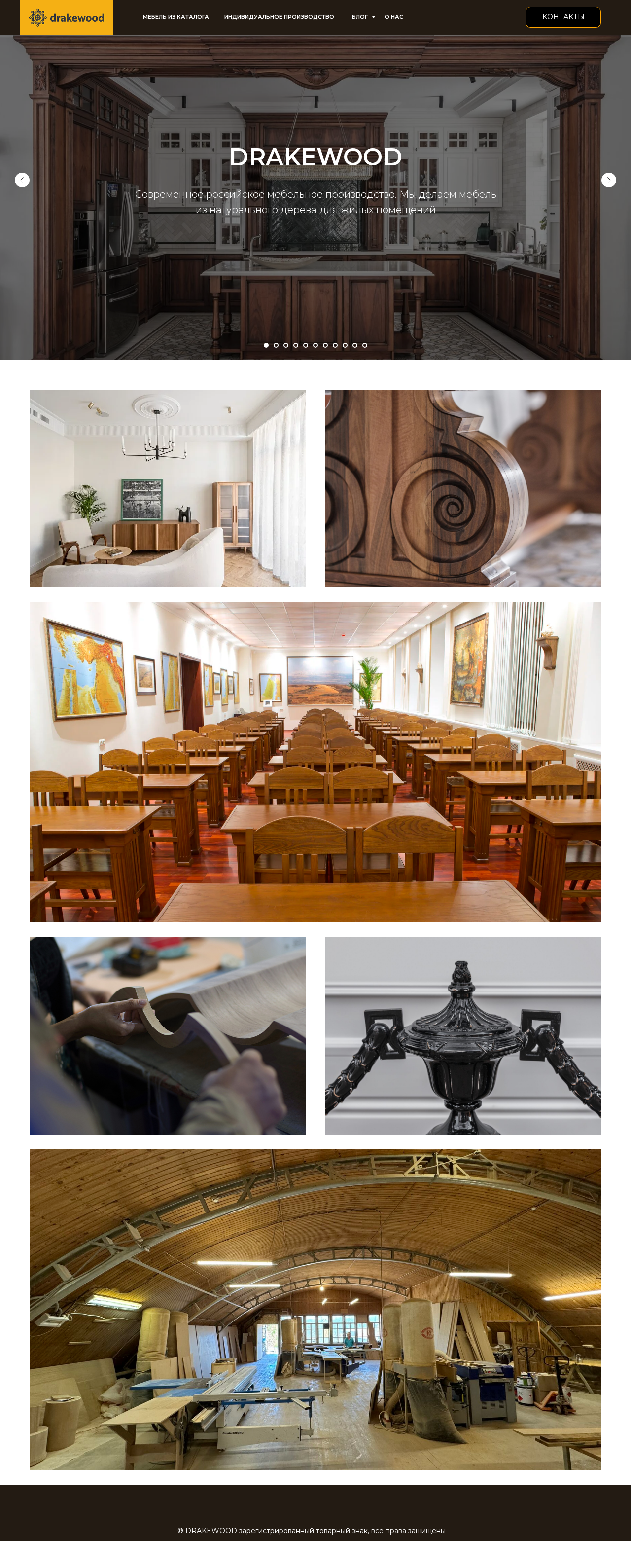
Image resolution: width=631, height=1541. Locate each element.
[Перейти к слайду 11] (364, 345)
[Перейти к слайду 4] (295, 345)
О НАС (394, 16)
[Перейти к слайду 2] (276, 345)
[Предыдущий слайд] (22, 180)
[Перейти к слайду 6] (315, 345)
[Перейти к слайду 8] (335, 345)
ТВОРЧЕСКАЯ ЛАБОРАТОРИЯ (464, 1038)
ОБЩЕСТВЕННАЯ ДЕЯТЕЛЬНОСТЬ (315, 758)
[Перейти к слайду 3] (285, 345)
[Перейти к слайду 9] (345, 345)
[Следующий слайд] (608, 180)
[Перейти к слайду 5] (305, 345)
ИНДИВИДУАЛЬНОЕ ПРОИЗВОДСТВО (279, 16)
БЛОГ (360, 16)
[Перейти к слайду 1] (266, 345)
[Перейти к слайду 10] (354, 345)
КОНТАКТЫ (563, 16)
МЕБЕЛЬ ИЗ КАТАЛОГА (176, 16)
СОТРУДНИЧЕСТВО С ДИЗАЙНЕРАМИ (167, 1038)
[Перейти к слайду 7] (325, 345)
